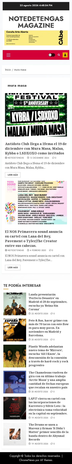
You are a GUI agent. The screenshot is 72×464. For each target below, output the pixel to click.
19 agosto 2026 (39, 418)
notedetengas (16, 158)
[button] (8, 54)
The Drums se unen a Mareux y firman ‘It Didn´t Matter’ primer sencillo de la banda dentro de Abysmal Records (48, 432)
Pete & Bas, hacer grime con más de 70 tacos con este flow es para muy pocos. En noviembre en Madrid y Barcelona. (49, 328)
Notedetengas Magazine (36, 22)
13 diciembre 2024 (39, 158)
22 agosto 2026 (39, 313)
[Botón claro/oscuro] (51, 55)
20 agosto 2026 (39, 339)
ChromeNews (27, 460)
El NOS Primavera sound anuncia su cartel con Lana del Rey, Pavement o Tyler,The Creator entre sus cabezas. (33, 238)
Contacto (65, 54)
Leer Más (13, 174)
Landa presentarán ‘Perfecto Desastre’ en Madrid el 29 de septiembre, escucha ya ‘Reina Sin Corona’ (48, 302)
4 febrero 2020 (38, 250)
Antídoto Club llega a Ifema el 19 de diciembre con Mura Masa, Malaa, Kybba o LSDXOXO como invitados (36, 148)
